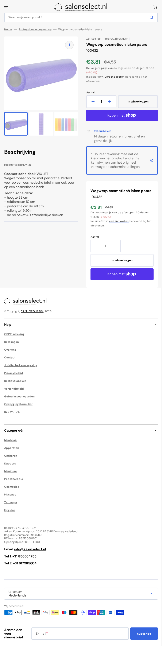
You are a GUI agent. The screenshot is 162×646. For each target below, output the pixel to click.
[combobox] (79, 17)
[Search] (149, 17)
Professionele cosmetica (35, 29)
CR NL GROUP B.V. (32, 311)
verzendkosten (113, 76)
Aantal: (89, 92)
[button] (6, 7)
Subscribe (141, 633)
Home (8, 29)
